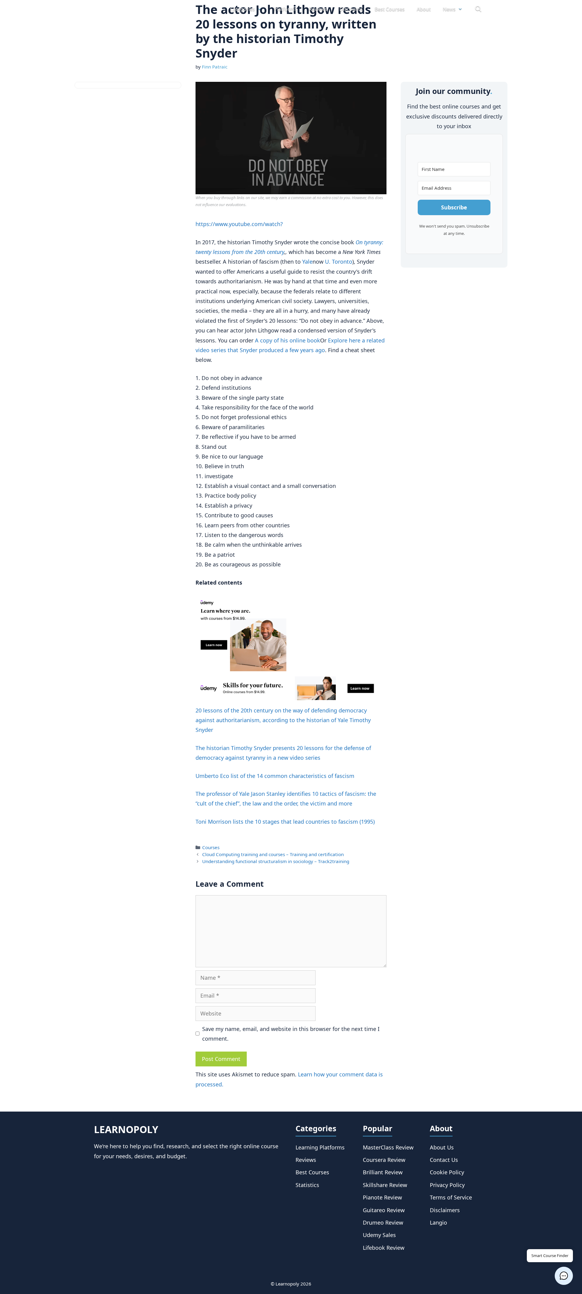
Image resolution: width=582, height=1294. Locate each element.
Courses (210, 847)
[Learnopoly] (128, 9)
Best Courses (390, 9)
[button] (564, 1276)
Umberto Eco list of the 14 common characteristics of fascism (275, 775)
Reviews (318, 9)
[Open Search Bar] (478, 9)
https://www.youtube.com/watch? (239, 224)
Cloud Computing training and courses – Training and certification (273, 854)
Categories (242, 9)
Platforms (285, 9)
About (424, 9)
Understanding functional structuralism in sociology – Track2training (275, 861)
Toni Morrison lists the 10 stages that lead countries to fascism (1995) (285, 821)
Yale (307, 261)
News (449, 9)
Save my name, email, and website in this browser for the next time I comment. (291, 1033)
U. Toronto (338, 261)
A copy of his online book (287, 340)
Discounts (351, 9)
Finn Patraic (214, 67)
